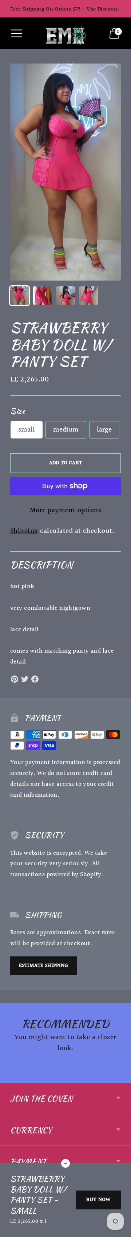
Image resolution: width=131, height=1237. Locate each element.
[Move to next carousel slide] (121, 1077)
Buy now (98, 1200)
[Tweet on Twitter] (24, 679)
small (26, 429)
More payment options (66, 510)
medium (66, 429)
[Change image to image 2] (42, 295)
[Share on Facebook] (35, 679)
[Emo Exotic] (65, 33)
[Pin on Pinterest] (14, 679)
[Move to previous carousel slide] (10, 1077)
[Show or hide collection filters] (65, 1163)
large (104, 429)
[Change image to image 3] (65, 295)
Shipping (24, 531)
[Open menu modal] (17, 33)
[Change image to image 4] (88, 295)
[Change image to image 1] (19, 295)
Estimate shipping (43, 966)
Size (17, 411)
